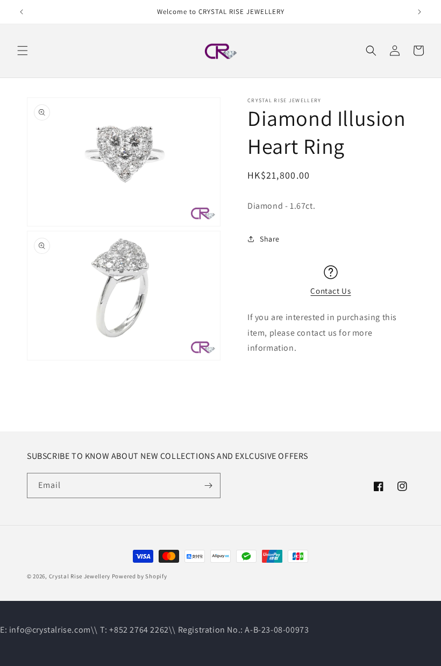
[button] (22, 50)
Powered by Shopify (139, 576)
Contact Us (330, 291)
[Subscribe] (208, 485)
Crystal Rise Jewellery (79, 576)
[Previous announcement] (21, 12)
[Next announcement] (419, 12)
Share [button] (270, 239)
